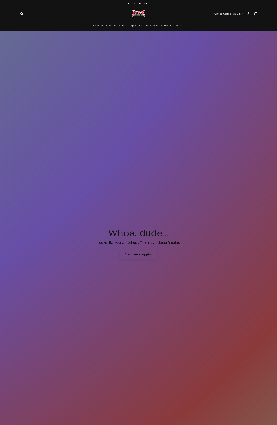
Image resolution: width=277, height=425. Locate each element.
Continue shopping (138, 254)
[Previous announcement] (19, 3)
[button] (21, 13)
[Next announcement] (257, 3)
